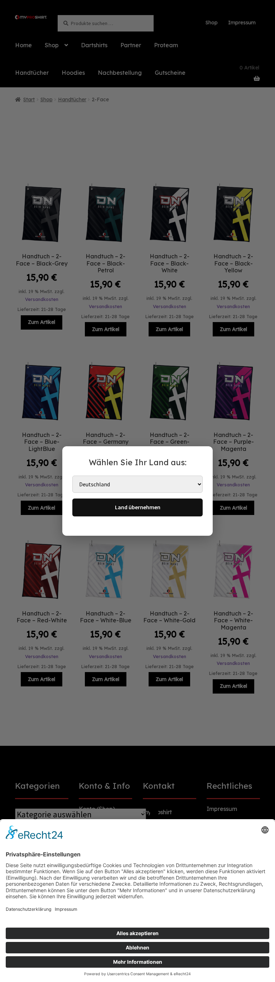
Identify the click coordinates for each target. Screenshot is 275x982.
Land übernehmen (137, 507)
